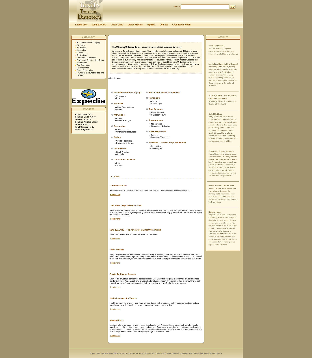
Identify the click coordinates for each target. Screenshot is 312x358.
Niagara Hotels (117, 320)
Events (119, 118)
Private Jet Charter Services (123, 274)
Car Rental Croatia (118, 186)
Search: (176, 6)
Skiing (119, 165)
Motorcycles (156, 124)
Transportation (83, 68)
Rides (118, 163)
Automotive (81, 50)
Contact (164, 24)
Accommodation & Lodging (88, 42)
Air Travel (81, 45)
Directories (156, 146)
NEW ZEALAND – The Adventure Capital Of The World (135, 230)
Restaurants (82, 63)
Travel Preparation (85, 70)
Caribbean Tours (158, 115)
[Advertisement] (150, 84)
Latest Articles (135, 24)
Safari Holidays (117, 250)
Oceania (120, 154)
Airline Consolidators (125, 107)
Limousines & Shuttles (160, 126)
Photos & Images (123, 121)
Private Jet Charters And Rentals (91, 60)
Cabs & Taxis (122, 130)
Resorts (119, 98)
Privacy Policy (215, 353)
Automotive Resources (126, 132)
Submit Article (99, 24)
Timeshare (121, 96)
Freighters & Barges (125, 143)
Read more (115, 194)
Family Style (156, 104)
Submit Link (81, 24)
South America (122, 152)
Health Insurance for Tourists (123, 298)
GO (233, 6)
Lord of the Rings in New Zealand (126, 206)
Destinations (82, 55)
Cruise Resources (124, 141)
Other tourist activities (86, 58)
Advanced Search (181, 24)
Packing (154, 135)
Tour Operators (83, 65)
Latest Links (116, 24)
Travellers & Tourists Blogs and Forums (167, 143)
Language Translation (160, 137)
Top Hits (151, 24)
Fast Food (155, 101)
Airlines (119, 109)
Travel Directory (97, 353)
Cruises (80, 52)
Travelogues (156, 148)
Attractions (81, 47)
